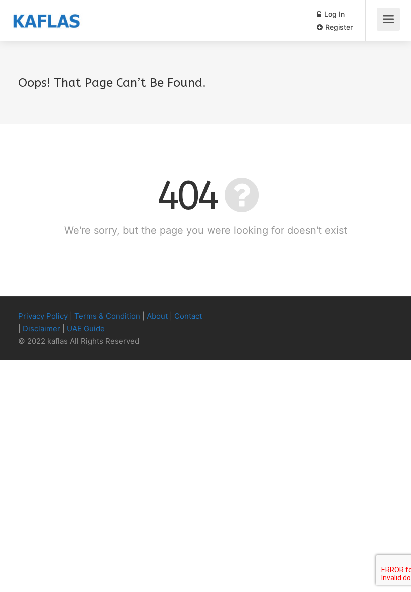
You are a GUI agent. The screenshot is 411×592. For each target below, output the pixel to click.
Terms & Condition (107, 316)
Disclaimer (41, 328)
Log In (333, 14)
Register (338, 27)
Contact (188, 316)
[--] (370, 316)
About (157, 316)
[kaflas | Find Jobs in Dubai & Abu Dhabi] (46, 13)
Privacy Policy (43, 316)
